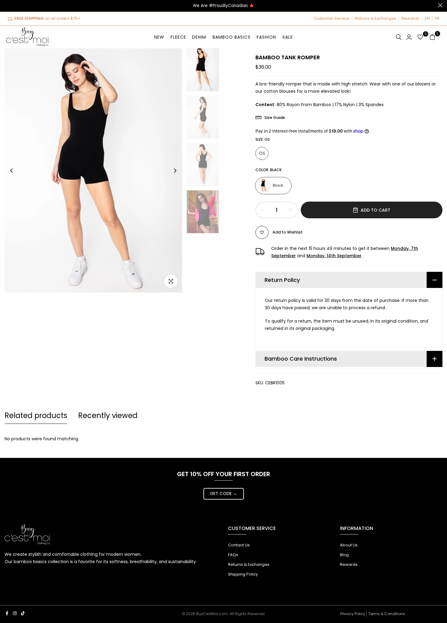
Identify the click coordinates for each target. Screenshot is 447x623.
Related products (36, 415)
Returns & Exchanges (375, 18)
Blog (344, 555)
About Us (349, 545)
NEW (159, 37)
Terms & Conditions (386, 613)
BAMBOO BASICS (232, 37)
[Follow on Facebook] (7, 613)
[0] (420, 37)
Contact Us (239, 545)
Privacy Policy (352, 613)
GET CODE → (223, 493)
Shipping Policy (243, 574)
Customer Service (331, 18)
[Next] (169, 170)
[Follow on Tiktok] (22, 613)
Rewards (410, 18)
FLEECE (178, 37)
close (7, 5)
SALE (287, 37)
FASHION (266, 37)
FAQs (233, 555)
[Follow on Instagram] (14, 613)
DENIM (199, 37)
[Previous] (17, 170)
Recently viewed (107, 415)
